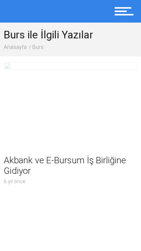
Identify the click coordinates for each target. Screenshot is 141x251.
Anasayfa (15, 47)
